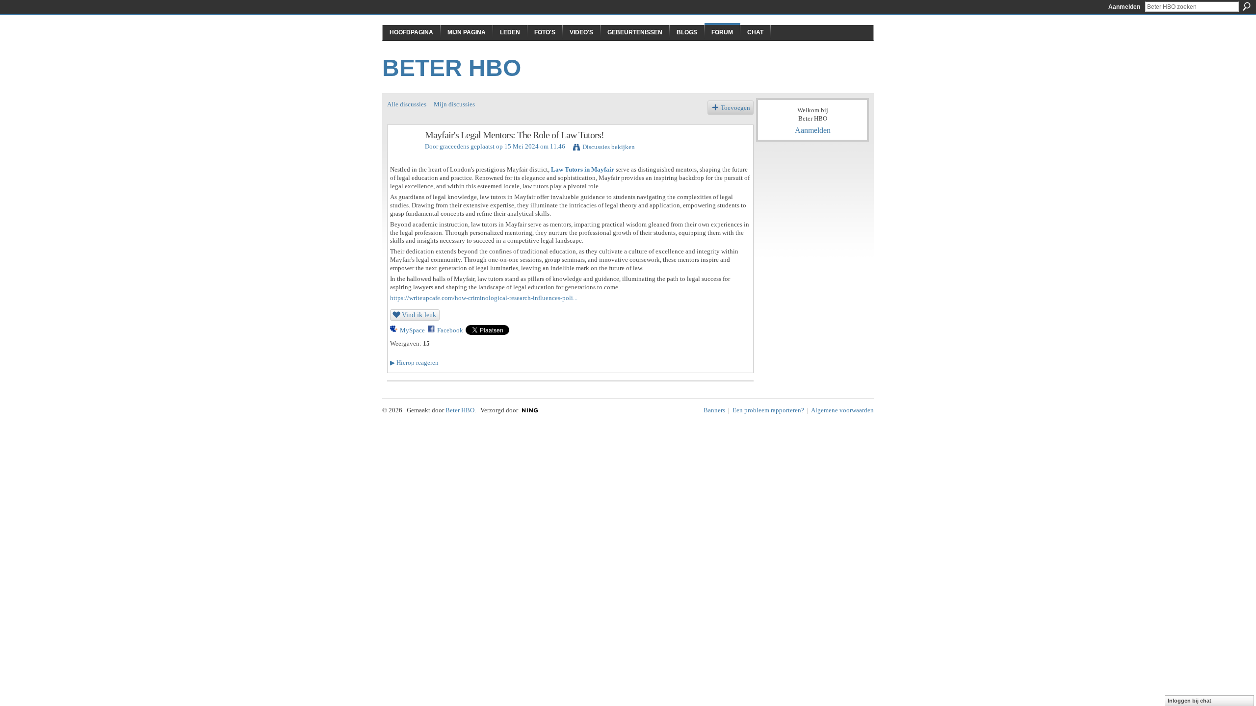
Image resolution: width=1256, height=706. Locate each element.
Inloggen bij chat (1189, 701)
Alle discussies (406, 104)
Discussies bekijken (608, 147)
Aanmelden (1124, 6)
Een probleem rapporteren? (768, 410)
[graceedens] (403, 156)
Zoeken (1247, 6)
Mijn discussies (454, 104)
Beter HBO (451, 68)
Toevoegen (735, 107)
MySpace (412, 330)
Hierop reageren (414, 362)
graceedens (454, 146)
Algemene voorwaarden (842, 410)
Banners (714, 410)
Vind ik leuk (419, 315)
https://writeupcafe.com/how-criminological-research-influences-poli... (483, 298)
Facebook (450, 330)
